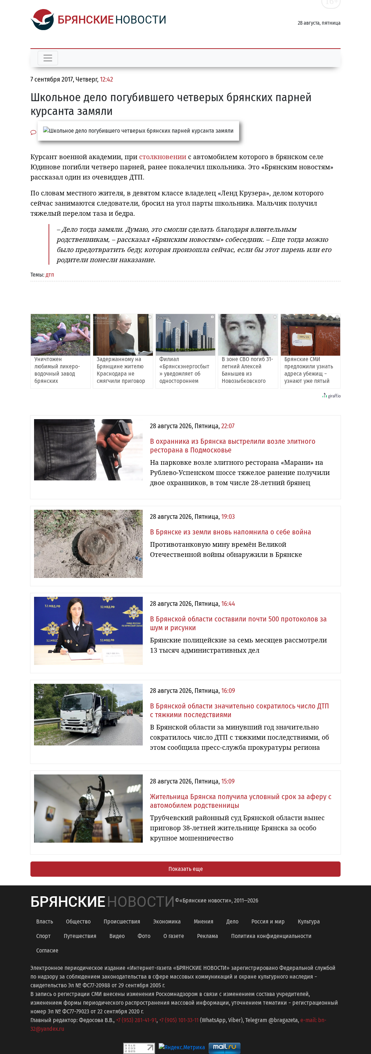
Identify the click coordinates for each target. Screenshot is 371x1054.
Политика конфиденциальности (271, 936)
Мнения (203, 921)
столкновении (161, 156)
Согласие (47, 950)
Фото (144, 936)
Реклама (207, 936)
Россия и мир (268, 921)
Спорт (43, 936)
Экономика (167, 921)
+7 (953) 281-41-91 (136, 1020)
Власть (44, 921)
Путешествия (80, 936)
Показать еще (185, 868)
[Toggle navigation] (48, 58)
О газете (173, 936)
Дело (232, 921)
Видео (117, 936)
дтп (50, 274)
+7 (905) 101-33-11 (179, 1020)
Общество (78, 921)
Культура (309, 921)
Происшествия (122, 921)
